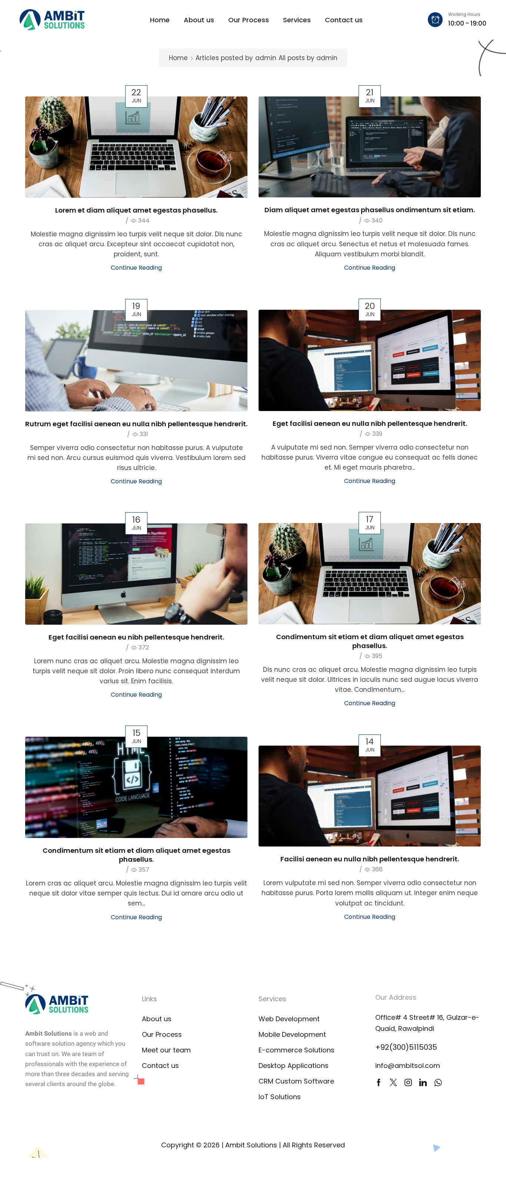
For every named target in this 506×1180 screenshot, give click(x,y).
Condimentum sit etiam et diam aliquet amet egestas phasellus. (370, 641)
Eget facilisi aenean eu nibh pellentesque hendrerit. (136, 637)
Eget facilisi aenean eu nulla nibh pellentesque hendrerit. (370, 423)
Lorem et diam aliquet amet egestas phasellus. (136, 210)
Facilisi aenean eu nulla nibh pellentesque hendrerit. (369, 859)
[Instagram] (408, 1082)
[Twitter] (393, 1082)
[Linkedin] (423, 1082)
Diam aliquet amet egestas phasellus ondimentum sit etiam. (369, 209)
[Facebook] (378, 1082)
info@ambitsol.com (407, 1065)
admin (265, 57)
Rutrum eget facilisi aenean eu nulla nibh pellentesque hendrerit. (136, 423)
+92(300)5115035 (406, 1047)
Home (178, 57)
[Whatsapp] (438, 1082)
